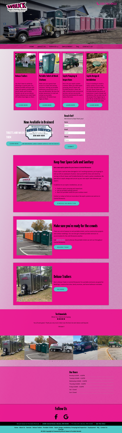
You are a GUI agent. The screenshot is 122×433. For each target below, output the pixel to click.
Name (66, 122)
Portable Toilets (48, 427)
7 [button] (65, 361)
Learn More (14, 143)
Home (31, 47)
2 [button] (52, 361)
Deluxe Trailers (37, 427)
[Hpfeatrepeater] (85, 347)
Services (53, 47)
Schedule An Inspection (66, 203)
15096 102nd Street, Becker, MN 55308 (55, 424)
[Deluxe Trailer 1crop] (110, 347)
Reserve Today (63, 247)
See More (60, 289)
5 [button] (60, 361)
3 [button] (55, 361)
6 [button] (62, 361)
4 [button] (57, 361)
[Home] (33, 7)
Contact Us (88, 47)
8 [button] (67, 361)
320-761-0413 (108, 3)
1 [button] (50, 361)
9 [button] (70, 361)
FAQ (77, 47)
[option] (12, 347)
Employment (67, 47)
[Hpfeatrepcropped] (12, 347)
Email (66, 129)
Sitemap (60, 429)
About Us (42, 47)
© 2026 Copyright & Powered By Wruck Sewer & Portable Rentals (61, 431)
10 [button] (72, 361)
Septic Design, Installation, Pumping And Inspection (70, 427)
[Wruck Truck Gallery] (61, 347)
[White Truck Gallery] (36, 347)
